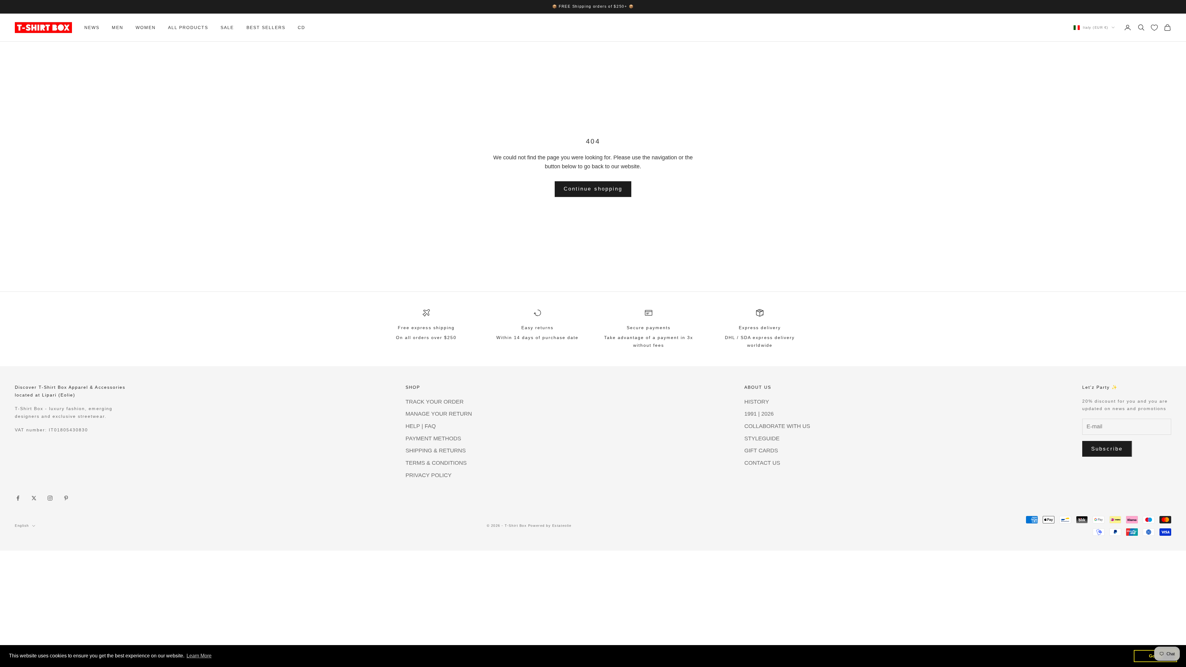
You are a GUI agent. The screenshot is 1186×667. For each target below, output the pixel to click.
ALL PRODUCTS (188, 27)
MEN (117, 27)
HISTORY (756, 402)
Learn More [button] (199, 655)
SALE (227, 27)
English (22, 525)
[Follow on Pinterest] (66, 498)
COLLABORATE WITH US (777, 426)
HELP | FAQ (421, 426)
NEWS (91, 27)
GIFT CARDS (761, 450)
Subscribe (1107, 449)
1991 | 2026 (759, 414)
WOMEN (146, 27)
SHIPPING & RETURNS (436, 450)
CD (301, 27)
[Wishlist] (1154, 27)
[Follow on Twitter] (34, 498)
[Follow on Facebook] (18, 498)
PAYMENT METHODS (433, 438)
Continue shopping (593, 189)
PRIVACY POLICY (429, 475)
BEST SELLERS (265, 27)
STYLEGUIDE (762, 438)
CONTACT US (762, 463)
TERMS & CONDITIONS (436, 463)
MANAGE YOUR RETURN (439, 414)
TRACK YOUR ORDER (435, 402)
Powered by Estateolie (549, 525)
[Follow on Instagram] (50, 498)
